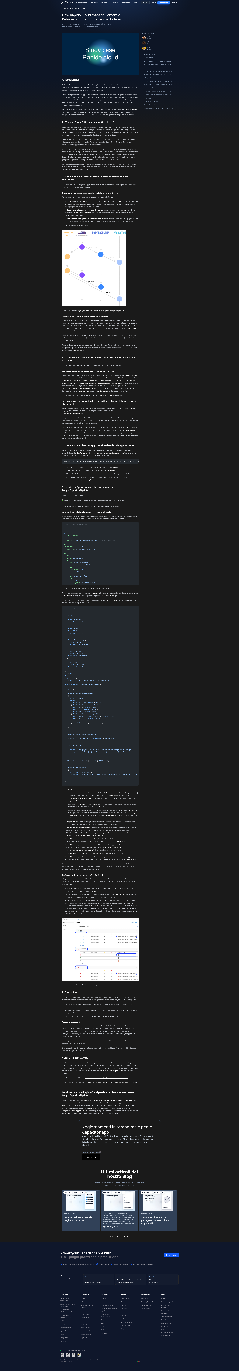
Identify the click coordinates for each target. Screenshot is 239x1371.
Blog (135, 2)
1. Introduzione (149, 58)
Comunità (104, 1298)
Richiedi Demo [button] (163, 2)
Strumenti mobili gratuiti (88, 1331)
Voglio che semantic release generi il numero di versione (159, 78)
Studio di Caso (68, 8)
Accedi (153, 2)
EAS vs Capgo (145, 1308)
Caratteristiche (92, 1108)
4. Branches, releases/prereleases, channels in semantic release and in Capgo (158, 74)
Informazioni (125, 1298)
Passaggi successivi (151, 101)
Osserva (63, 1324)
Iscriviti (83, 1298)
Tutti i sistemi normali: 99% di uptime (73, 1350)
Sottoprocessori (166, 1335)
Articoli (103, 1323)
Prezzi (103, 1302)
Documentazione (81, 2)
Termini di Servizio (167, 1316)
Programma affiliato (127, 1329)
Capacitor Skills (85, 1338)
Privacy (163, 1298)
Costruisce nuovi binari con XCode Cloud (158, 95)
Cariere (123, 1312)
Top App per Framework (88, 1321)
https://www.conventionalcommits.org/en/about (107, 338)
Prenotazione (126, 2)
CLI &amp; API (64, 1341)
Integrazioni (64, 1338)
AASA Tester (84, 1324)
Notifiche (63, 1321)
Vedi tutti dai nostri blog (118, 1237)
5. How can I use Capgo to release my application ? (158, 84)
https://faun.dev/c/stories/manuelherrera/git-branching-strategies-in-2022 (102, 311)
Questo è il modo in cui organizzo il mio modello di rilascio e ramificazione (159, 68)
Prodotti (93, 2)
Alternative (144, 1298)
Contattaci (124, 1302)
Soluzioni (104, 2)
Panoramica (123, 1105)
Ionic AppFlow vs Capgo (148, 1302)
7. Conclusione (148, 98)
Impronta (124, 1308)
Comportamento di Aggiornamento (74, 1111)
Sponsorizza (104, 1333)
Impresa (123, 1305)
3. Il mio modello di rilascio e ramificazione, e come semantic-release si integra (158, 64)
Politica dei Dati (166, 1326)
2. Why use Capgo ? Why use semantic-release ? (158, 61)
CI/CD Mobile (85, 1314)
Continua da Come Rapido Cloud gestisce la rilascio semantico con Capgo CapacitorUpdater (158, 108)
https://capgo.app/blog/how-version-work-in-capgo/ (81, 388)
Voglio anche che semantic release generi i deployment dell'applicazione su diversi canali (159, 81)
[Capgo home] (67, 2)
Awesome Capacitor (87, 1317)
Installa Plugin (171, 1255)
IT (139, 1361)
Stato (102, 1326)
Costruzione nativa (66, 1328)
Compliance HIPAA (126, 1322)
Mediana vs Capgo (147, 1305)
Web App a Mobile (86, 1311)
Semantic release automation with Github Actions (159, 91)
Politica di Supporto (167, 1302)
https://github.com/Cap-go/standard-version (115, 378)
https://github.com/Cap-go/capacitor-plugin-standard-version (102, 383)
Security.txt (164, 1320)
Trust (122, 1319)
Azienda (115, 2)
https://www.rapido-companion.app (100, 1082)
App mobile (64, 1331)
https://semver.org (84, 391)
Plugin (62, 1334)
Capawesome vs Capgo (148, 1312)
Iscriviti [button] (174, 2)
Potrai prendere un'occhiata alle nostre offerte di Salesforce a (106, 1078)
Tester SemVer (85, 1328)
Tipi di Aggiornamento (71, 1113)
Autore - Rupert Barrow (151, 105)
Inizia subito (91, 1157)
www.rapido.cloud (80, 85)
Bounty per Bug (166, 1323)
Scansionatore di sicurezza (89, 1334)
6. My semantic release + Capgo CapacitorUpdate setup (158, 88)
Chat (102, 1330)
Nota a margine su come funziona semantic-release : (159, 71)
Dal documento (85, 1302)
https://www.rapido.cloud (124, 1082)
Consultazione (125, 1325)
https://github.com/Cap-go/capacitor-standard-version (103, 380)
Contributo (124, 1315)
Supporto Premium (107, 1305)
